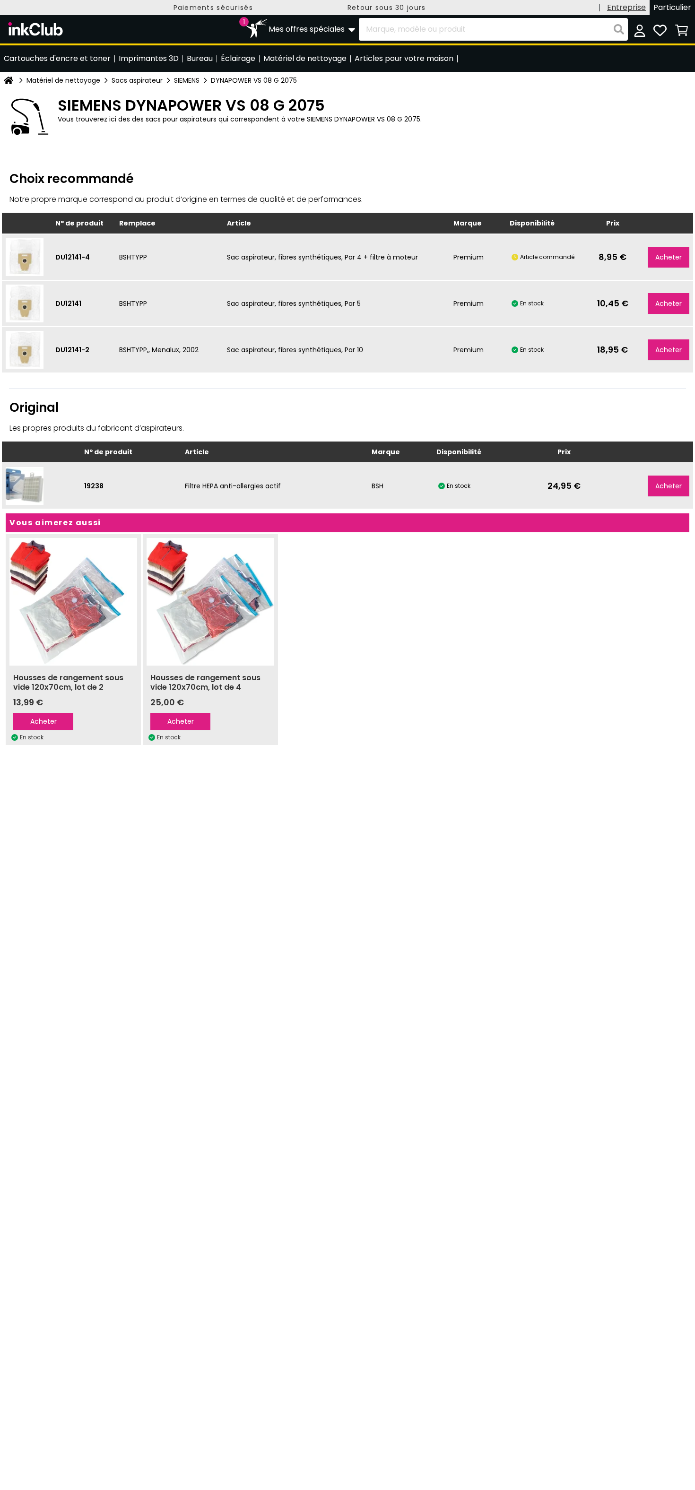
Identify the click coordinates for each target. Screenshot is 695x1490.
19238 (94, 486)
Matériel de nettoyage (63, 80)
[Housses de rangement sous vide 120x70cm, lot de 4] (210, 602)
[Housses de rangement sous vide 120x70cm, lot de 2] (73, 602)
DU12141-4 (72, 257)
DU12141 (68, 303)
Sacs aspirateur (137, 80)
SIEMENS (187, 80)
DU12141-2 (72, 350)
